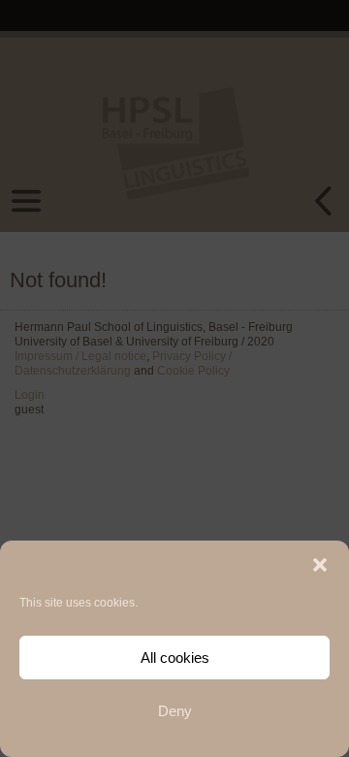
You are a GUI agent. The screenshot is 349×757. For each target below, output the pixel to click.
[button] (320, 565)
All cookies (175, 657)
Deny (175, 711)
